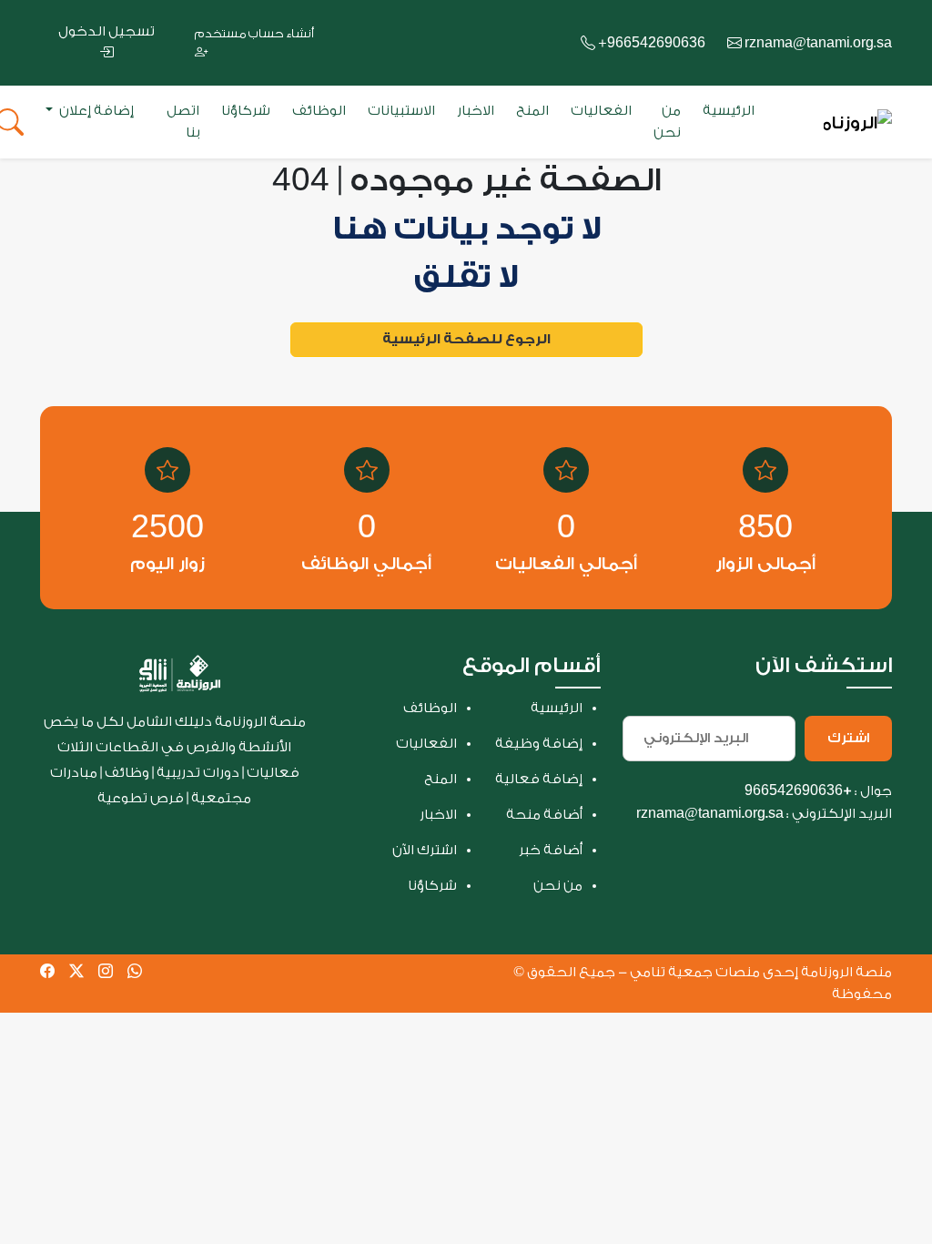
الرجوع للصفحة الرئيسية (466, 339)
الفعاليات (601, 110)
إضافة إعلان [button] (95, 110)
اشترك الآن (424, 850)
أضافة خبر (550, 850)
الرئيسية (729, 110)
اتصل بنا (183, 121)
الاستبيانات (401, 110)
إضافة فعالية (538, 779)
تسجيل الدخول (106, 31)
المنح (532, 110)
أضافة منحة (544, 814)
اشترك (848, 738)
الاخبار (475, 110)
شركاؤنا (245, 110)
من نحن (667, 121)
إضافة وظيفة (538, 743)
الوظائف (319, 110)
